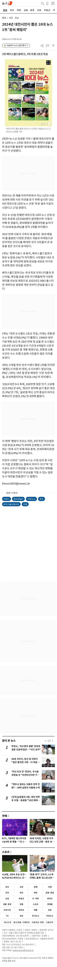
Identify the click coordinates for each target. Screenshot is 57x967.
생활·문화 (7, 904)
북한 (35, 892)
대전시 (6, 499)
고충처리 (49, 922)
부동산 (21, 898)
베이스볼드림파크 (11, 504)
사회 (21, 887)
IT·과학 (35, 898)
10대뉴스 (31, 499)
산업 (7, 898)
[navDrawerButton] (53, 3)
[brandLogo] (7, 3)
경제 (35, 887)
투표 (41, 499)
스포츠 (6, 852)
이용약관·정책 (38, 922)
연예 (4, 816)
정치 (7, 887)
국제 (50, 887)
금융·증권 (50, 892)
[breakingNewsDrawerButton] (47, 3)
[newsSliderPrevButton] (45, 741)
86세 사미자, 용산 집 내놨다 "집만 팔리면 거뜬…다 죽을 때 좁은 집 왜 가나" (25, 762)
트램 (25, 504)
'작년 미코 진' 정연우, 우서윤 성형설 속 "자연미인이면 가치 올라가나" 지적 (25, 775)
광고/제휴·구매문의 (21, 922)
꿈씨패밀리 (18, 499)
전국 (4, 18)
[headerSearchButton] (42, 3)
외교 (21, 892)
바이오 (50, 898)
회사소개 (7, 922)
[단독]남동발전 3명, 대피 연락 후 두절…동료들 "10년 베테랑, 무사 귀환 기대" (26, 800)
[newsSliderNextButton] (52, 741)
